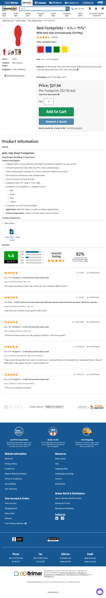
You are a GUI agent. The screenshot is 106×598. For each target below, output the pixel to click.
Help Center (60, 459)
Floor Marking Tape (35, 20)
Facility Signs (21, 20)
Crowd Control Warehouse (68, 573)
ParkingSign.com (49, 575)
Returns (8, 518)
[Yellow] (65, 49)
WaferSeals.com (49, 576)
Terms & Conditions (13, 479)
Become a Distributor (64, 508)
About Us (9, 459)
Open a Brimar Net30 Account (68, 498)
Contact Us (9, 469)
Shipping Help (61, 469)
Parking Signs (28, 15)
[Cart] (102, 9)
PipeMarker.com (60, 575)
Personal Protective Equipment (96, 15)
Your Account (10, 503)
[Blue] (49, 49)
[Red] (41, 49)
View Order (9, 513)
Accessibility (10, 484)
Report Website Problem (15, 474)
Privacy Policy (11, 464)
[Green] (57, 49)
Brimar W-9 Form (62, 503)
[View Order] (90, 9)
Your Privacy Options (14, 523)
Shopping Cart (11, 508)
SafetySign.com (8, 20)
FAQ (57, 464)
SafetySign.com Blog (64, 474)
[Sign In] (96, 9)
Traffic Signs (15, 15)
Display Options (36, 407)
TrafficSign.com (81, 573)
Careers (58, 479)
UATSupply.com (84, 575)
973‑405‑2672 (76, 128)
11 (54, 37)
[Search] (68, 9)
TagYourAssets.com (72, 575)
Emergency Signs (67, 15)
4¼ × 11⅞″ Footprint (50, 59)
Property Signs (40, 15)
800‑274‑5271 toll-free (16, 558)
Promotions (60, 484)
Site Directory (11, 489)
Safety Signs (4, 15)
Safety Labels (80, 15)
